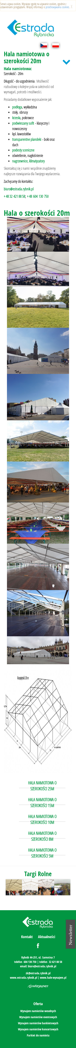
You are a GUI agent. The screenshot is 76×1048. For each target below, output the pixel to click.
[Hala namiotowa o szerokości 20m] (38, 351)
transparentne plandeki (26, 139)
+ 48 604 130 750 (38, 196)
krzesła (16, 117)
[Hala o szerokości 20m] (38, 234)
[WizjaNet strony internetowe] (38, 986)
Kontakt (27, 936)
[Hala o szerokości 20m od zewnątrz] (38, 307)
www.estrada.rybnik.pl (23, 978)
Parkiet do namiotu (38, 1035)
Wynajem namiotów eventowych (38, 1017)
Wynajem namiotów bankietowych (38, 1023)
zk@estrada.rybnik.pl (38, 973)
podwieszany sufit (23, 123)
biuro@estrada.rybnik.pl (19, 188)
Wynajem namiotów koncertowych (38, 1029)
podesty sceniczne (23, 150)
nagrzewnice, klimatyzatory (28, 160)
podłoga (17, 106)
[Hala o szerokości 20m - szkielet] (38, 613)
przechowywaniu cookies (57, 7)
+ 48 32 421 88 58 (14, 196)
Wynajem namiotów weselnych (38, 1011)
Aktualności (46, 936)
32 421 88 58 (55, 962)
